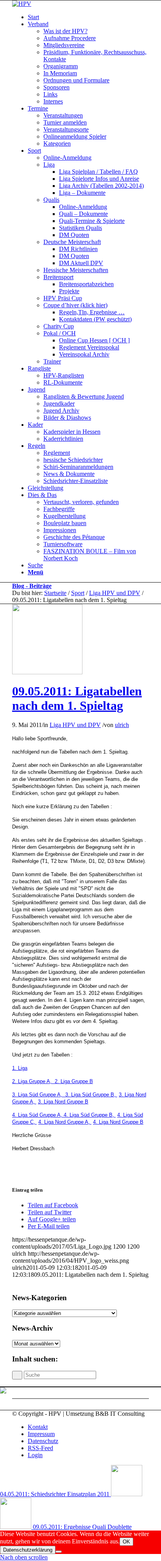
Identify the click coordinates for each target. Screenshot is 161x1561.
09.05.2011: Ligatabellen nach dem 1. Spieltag (77, 698)
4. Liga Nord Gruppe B (118, 1122)
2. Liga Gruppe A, (33, 1081)
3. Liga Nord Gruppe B (63, 1102)
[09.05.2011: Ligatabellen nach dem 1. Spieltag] (47, 672)
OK (126, 1542)
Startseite (55, 593)
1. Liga (19, 1068)
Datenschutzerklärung (27, 1550)
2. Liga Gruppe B (74, 1081)
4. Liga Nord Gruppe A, (64, 1122)
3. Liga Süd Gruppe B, (91, 1095)
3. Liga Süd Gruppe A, (38, 1095)
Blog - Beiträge (32, 586)
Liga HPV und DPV (114, 593)
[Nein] (58, 1551)
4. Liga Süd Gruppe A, (38, 1115)
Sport (77, 593)
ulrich (122, 725)
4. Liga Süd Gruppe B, (90, 1115)
